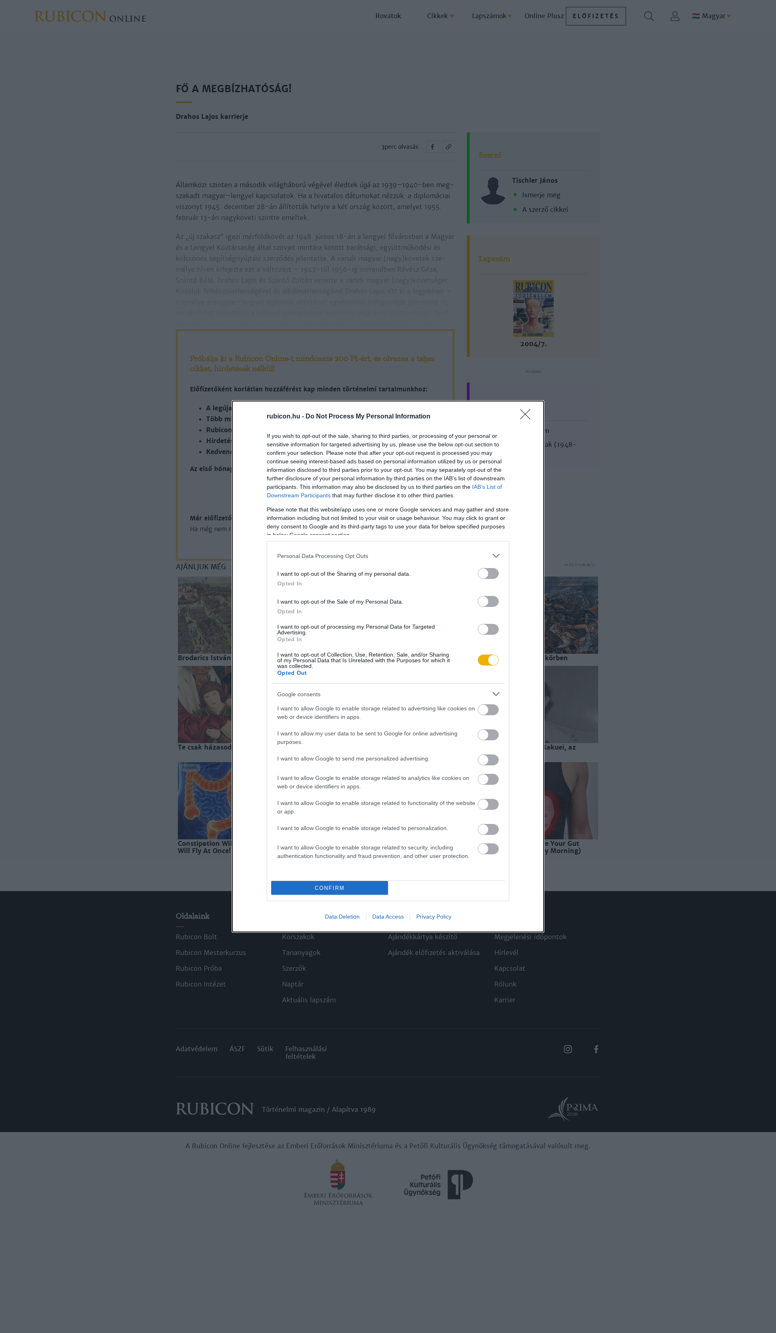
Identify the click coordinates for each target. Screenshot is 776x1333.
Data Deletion (342, 916)
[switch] (488, 573)
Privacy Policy (433, 916)
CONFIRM (330, 888)
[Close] (528, 417)
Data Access (388, 916)
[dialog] (388, 666)
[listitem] (388, 555)
